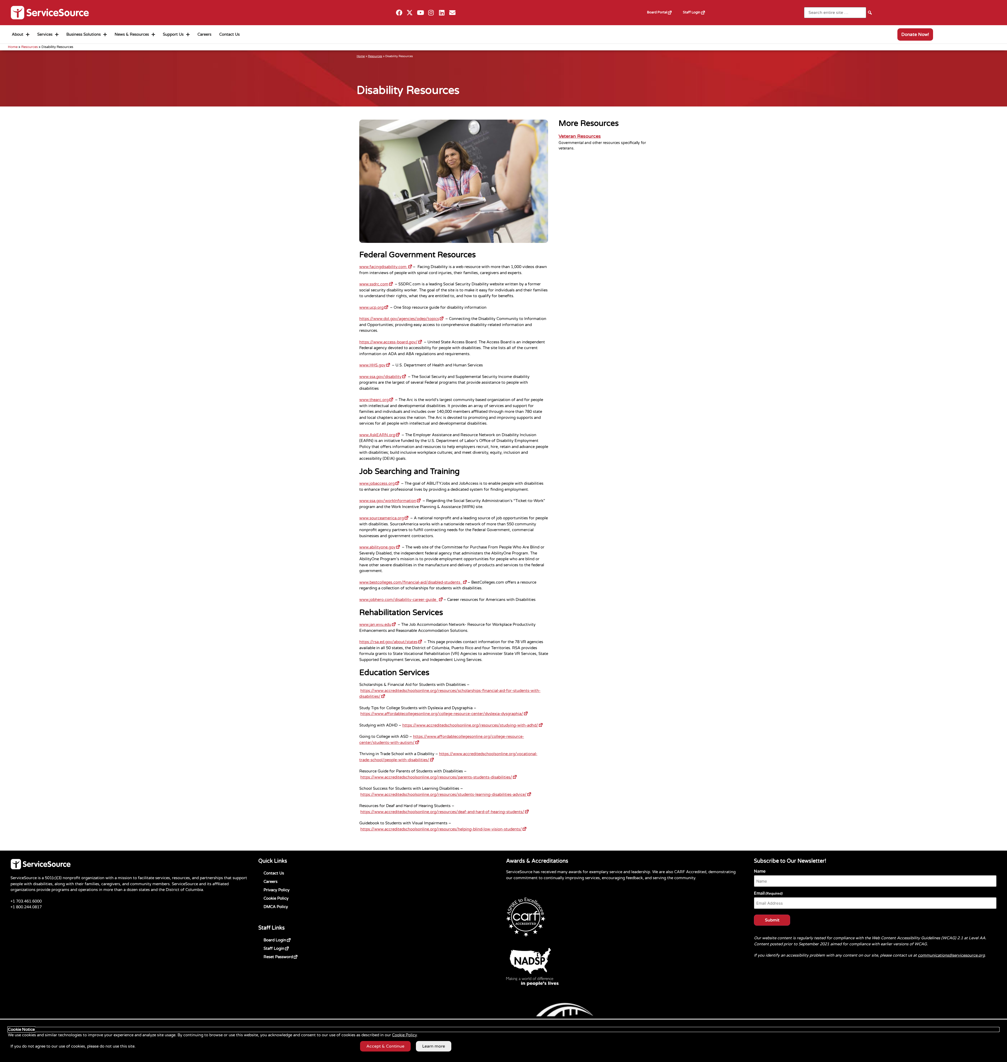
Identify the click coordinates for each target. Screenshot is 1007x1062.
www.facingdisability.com (386, 266)
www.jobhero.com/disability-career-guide (401, 599)
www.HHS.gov (375, 364)
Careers (204, 34)
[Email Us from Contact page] (452, 13)
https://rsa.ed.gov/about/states (391, 641)
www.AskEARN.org (379, 434)
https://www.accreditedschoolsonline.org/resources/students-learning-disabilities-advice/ (446, 794)
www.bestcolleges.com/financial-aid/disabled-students (413, 582)
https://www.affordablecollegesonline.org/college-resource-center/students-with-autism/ (441, 739)
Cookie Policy (276, 898)
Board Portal (662, 10)
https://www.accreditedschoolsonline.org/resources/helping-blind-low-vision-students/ (443, 828)
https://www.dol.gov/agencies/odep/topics (401, 318)
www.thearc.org (376, 399)
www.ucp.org (374, 307)
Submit (772, 920)
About (17, 34)
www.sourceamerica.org (384, 517)
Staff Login (697, 10)
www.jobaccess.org (379, 483)
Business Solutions (83, 34)
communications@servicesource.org (951, 955)
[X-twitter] (410, 13)
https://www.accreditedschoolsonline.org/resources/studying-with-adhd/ (472, 725)
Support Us (173, 34)
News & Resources (132, 34)
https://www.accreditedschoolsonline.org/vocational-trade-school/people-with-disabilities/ (448, 756)
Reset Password (287, 956)
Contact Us (229, 34)
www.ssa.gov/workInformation (390, 500)
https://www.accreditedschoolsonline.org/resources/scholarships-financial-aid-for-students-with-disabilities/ (449, 693)
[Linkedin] (442, 13)
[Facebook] (399, 13)
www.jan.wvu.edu (378, 624)
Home (13, 47)
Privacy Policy (277, 890)
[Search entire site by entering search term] (835, 12)
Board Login (283, 939)
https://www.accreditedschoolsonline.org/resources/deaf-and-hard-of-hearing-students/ (444, 811)
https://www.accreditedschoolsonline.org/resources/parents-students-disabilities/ (438, 777)
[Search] (869, 12)
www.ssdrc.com (376, 283)
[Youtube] (420, 13)
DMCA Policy (276, 906)
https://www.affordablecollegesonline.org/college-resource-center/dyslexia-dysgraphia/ (444, 713)
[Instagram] (431, 13)
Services (44, 34)
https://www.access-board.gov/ (391, 341)
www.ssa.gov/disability (383, 376)
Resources (29, 47)
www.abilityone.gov (380, 546)
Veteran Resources (580, 136)
